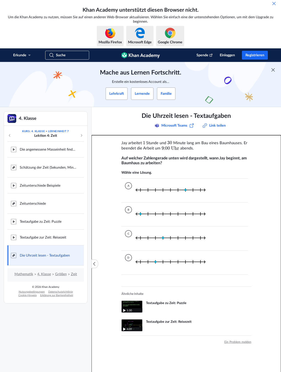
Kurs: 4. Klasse (33, 131)
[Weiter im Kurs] (81, 135)
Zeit (74, 274)
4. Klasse (44, 274)
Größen (61, 274)
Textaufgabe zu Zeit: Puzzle (40, 221)
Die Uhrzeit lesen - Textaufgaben (45, 255)
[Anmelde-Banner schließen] (273, 70)
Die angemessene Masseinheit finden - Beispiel (48, 149)
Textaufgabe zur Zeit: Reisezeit (43, 237)
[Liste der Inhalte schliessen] (94, 263)
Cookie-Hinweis (27, 295)
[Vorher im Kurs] (9, 135)
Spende (202, 55)
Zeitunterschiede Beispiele (40, 185)
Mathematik (23, 274)
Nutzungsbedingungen (32, 291)
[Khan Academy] (140, 55)
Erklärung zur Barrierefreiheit (56, 295)
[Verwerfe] (273, 3)
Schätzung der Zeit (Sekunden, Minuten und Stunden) (48, 167)
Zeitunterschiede (33, 203)
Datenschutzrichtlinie (60, 291)
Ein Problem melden (237, 339)
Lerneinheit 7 (58, 131)
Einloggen (227, 55)
